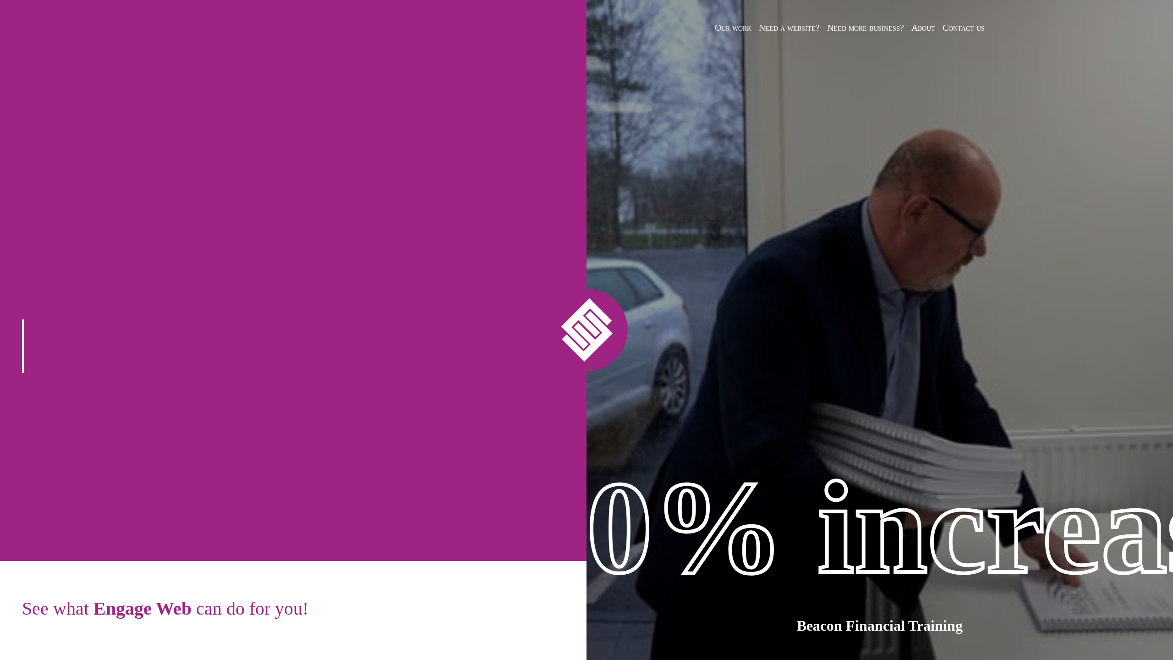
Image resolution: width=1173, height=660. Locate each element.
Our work (733, 27)
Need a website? (789, 27)
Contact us (964, 27)
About (923, 27)
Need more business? (865, 27)
